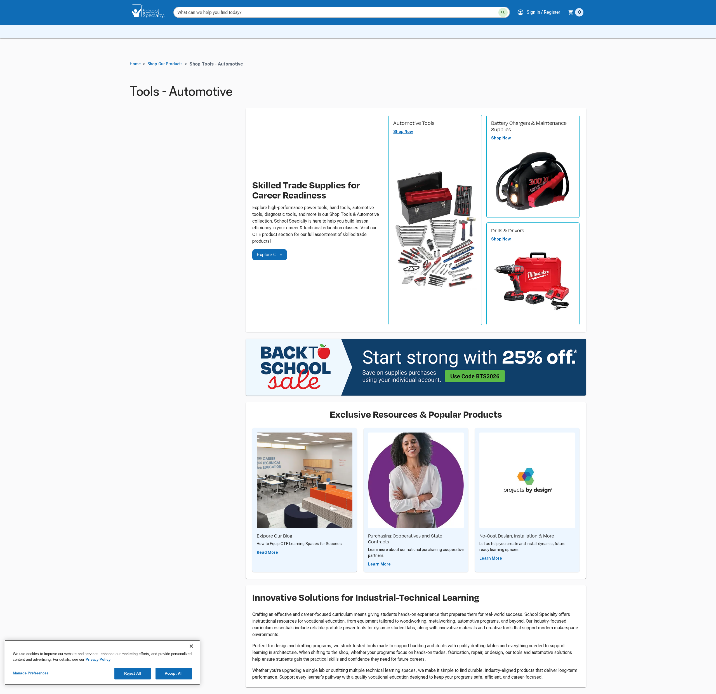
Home (135, 64)
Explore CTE (269, 254)
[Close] (191, 646)
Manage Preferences (30, 673)
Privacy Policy (98, 659)
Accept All (174, 673)
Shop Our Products (165, 64)
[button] (538, 12)
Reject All (132, 673)
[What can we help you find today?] (503, 12)
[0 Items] (571, 12)
